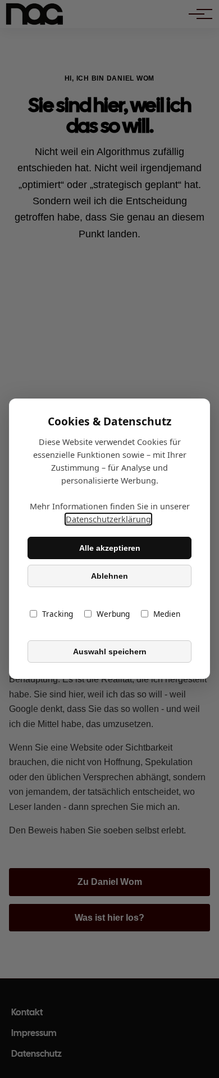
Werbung (113, 614)
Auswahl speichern (110, 651)
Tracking (57, 614)
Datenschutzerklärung (108, 519)
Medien (166, 614)
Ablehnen (109, 575)
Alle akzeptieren (109, 547)
